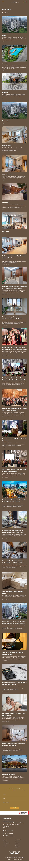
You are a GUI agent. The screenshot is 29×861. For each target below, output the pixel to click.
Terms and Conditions (17, 859)
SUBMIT (14, 807)
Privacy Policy (9, 859)
